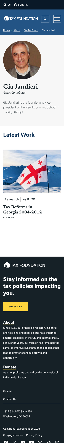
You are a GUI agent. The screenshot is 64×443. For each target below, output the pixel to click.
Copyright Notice (13, 435)
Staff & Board (31, 30)
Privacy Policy (34, 435)
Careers (7, 391)
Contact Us (9, 399)
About (17, 30)
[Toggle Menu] (57, 19)
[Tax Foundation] (20, 19)
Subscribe (15, 306)
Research (12, 199)
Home (6, 30)
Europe (23, 5)
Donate (9, 367)
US (9, 5)
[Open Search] (45, 19)
